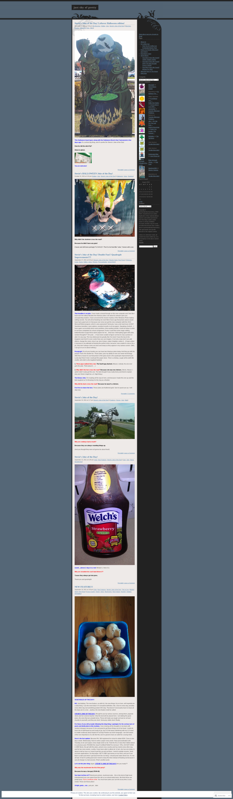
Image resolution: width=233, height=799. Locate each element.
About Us (143, 42)
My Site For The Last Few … (152, 123)
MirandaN (151, 85)
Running (123, 591)
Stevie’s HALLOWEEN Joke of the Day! (94, 173)
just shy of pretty (85, 7)
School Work (111, 262)
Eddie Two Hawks (153, 103)
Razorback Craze (146, 53)
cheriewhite (151, 109)
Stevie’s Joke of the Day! (86, 397)
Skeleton (130, 176)
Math (126, 400)
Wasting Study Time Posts (117, 260)
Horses (118, 400)
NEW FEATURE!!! (84, 587)
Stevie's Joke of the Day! (117, 26)
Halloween (83, 28)
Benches (128, 26)
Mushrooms (108, 591)
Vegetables (78, 593)
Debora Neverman (153, 127)
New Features (102, 460)
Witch (91, 28)
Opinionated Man (153, 154)
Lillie (149, 121)
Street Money (145, 55)
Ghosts (77, 28)
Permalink (121, 169)
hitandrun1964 (152, 168)
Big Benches (96, 26)
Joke (107, 26)
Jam (124, 460)
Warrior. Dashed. (153, 170)
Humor (98, 591)
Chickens (129, 260)
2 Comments (131, 393)
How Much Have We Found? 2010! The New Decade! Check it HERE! (150, 63)
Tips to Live (125, 589)
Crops (76, 262)
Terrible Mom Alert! (153, 144)
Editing (85, 262)
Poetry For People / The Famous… (152, 131)
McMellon (151, 136)
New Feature (116, 591)
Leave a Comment (129, 169)
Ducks (81, 262)
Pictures (95, 262)
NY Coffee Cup (145, 44)
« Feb (140, 201)
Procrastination (102, 262)
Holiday (103, 26)
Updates (128, 591)
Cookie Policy (123, 795)
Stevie (132, 460)
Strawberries (78, 461)
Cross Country (90, 591)
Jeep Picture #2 (154, 156)
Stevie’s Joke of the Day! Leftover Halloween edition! (100, 23)
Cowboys (112, 400)
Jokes (125, 176)
